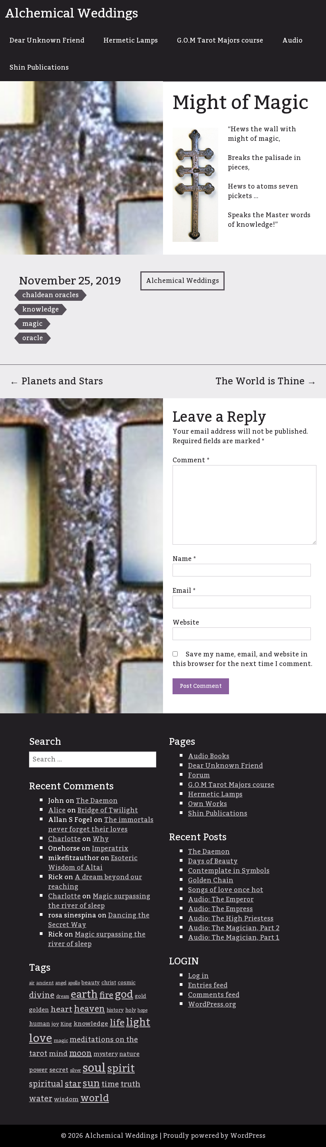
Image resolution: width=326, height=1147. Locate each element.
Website (186, 622)
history (115, 1010)
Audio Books (208, 756)
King (66, 1024)
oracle (32, 338)
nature (129, 1054)
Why (101, 839)
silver (75, 1070)
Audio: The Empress (220, 909)
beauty (91, 983)
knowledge (40, 309)
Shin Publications (39, 67)
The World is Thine (265, 381)
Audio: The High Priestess (231, 918)
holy (130, 1010)
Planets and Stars (56, 381)
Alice (57, 810)
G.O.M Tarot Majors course (220, 40)
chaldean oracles (50, 295)
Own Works (207, 804)
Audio (292, 40)
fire (106, 995)
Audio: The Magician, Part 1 (233, 937)
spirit (121, 1069)
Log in (198, 976)
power (38, 1070)
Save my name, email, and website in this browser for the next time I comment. (242, 659)
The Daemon (97, 801)
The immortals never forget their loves (100, 825)
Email (184, 590)
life (117, 1023)
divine (41, 995)
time (110, 1084)
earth (84, 995)
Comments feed (213, 995)
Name (184, 559)
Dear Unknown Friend (47, 40)
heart (61, 1009)
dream (62, 996)
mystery (105, 1054)
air (32, 983)
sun (91, 1083)
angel (60, 983)
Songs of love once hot (225, 890)
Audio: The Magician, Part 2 (233, 928)
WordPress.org (212, 1004)
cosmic (127, 983)
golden (39, 1010)
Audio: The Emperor (221, 899)
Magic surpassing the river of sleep (99, 901)
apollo (74, 982)
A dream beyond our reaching (95, 882)
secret (58, 1070)
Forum (199, 775)
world (94, 1098)
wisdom (66, 1099)
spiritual (46, 1084)
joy (55, 1024)
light (138, 1023)
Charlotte (64, 839)
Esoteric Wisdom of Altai (93, 863)
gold (140, 996)
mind (58, 1054)
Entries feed (207, 985)
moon (80, 1053)
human (39, 1024)
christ (108, 983)
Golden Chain (210, 880)
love (40, 1038)
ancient (45, 982)
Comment (191, 460)
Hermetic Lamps (130, 40)
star (73, 1084)
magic (32, 323)
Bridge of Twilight (108, 810)
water (40, 1099)
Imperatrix (110, 848)
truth (130, 1084)
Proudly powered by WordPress (214, 1135)
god (124, 994)
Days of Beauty (213, 861)
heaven (89, 1009)
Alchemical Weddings (71, 13)
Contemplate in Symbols (229, 871)
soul (94, 1068)
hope (142, 1010)
